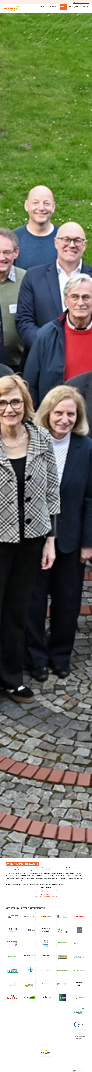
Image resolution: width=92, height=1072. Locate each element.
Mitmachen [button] (52, 7)
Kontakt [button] (85, 7)
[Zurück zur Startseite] (12, 8)
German (77, 1071)
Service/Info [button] (73, 7)
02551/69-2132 (47, 894)
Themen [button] (42, 7)
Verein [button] (62, 7)
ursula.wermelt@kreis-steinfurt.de (47, 896)
